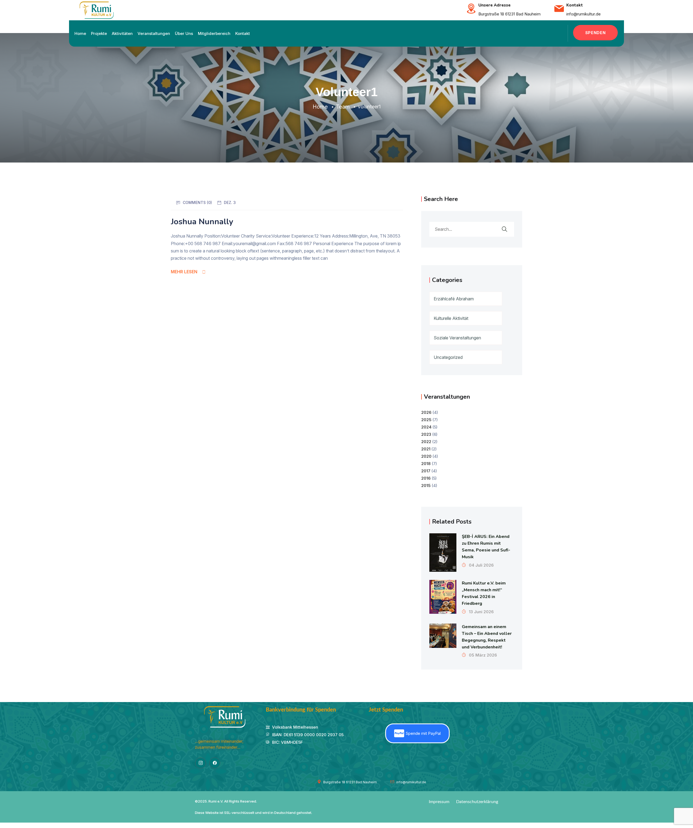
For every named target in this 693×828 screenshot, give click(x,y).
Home (80, 33)
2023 (426, 434)
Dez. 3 (230, 202)
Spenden (595, 32)
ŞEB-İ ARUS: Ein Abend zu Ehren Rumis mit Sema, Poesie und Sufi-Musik (486, 547)
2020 (426, 456)
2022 (426, 441)
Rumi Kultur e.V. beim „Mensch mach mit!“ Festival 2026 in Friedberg (484, 593)
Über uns (184, 33)
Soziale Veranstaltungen (457, 337)
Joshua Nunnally (202, 221)
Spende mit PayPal (423, 733)
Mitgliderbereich (214, 33)
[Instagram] (200, 763)
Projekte (99, 33)
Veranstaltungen (154, 33)
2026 (426, 412)
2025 (426, 419)
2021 (425, 449)
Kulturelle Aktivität (451, 318)
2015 (426, 485)
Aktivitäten (122, 33)
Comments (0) (197, 202)
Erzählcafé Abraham (454, 298)
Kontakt (242, 33)
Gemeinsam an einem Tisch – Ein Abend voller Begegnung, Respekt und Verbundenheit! (487, 637)
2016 (426, 478)
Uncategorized (448, 357)
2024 (426, 427)
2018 (426, 463)
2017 (425, 470)
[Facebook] (214, 763)
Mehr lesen (184, 271)
